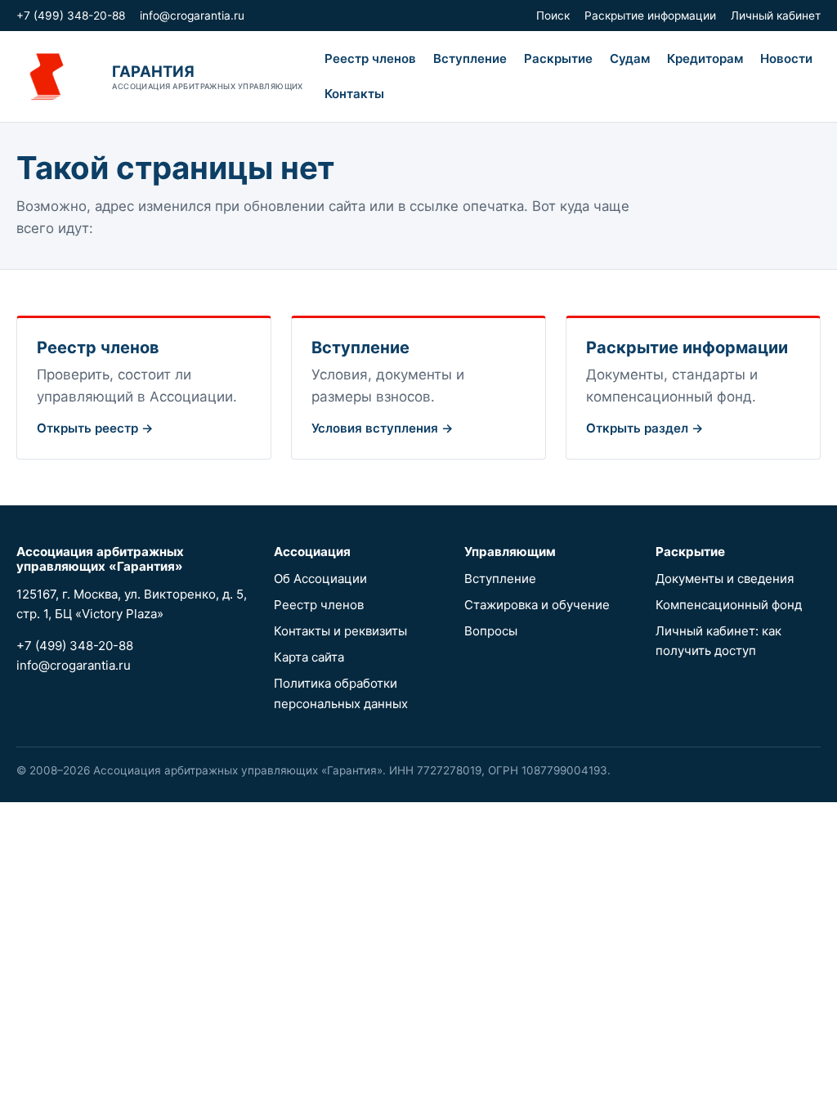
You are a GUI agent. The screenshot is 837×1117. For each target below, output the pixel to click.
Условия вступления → (382, 428)
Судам (630, 58)
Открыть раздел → (645, 428)
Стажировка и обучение (537, 604)
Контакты (354, 93)
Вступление (470, 58)
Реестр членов (370, 58)
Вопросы (490, 631)
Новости (786, 58)
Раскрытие (558, 58)
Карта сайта (309, 657)
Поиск (553, 15)
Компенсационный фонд (729, 604)
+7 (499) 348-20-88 (70, 15)
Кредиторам (705, 58)
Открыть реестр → (95, 428)
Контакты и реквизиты (340, 631)
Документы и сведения (725, 578)
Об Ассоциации (320, 578)
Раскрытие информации (650, 15)
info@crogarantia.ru (192, 15)
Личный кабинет (776, 15)
